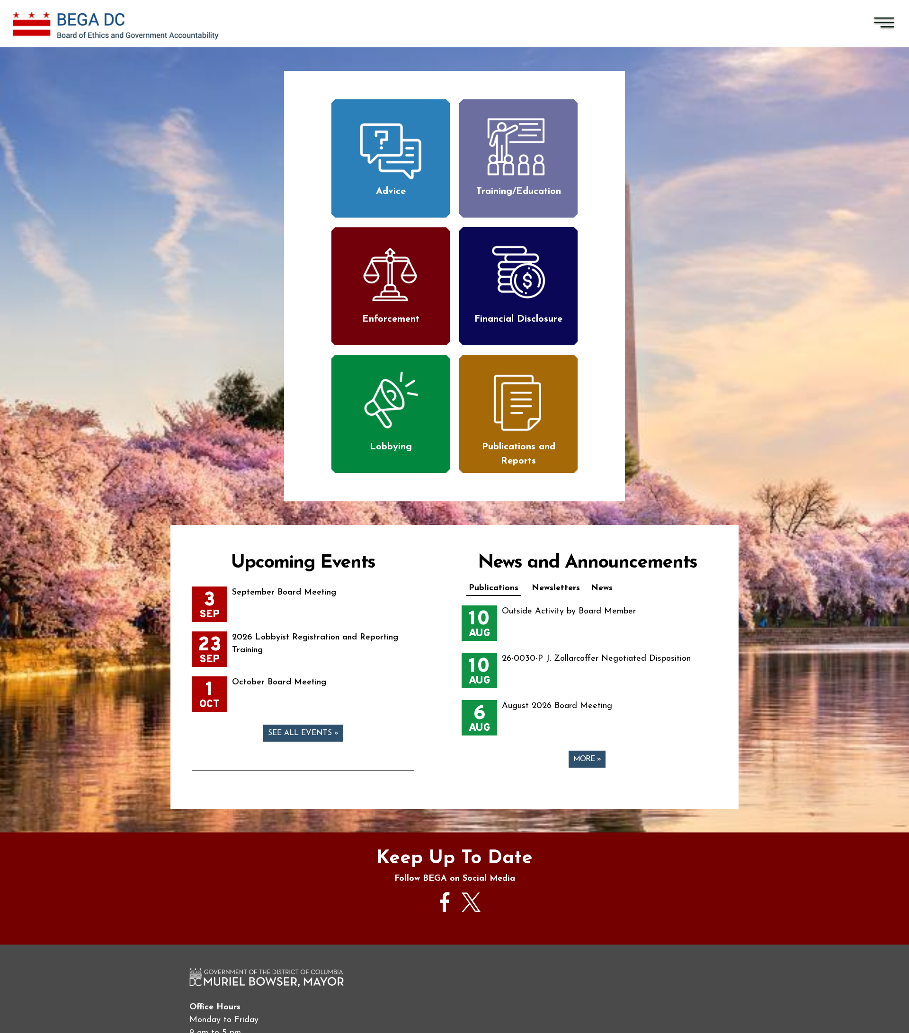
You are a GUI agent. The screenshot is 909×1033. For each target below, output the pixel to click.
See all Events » (303, 733)
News (602, 588)
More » (587, 759)
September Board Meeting (284, 592)
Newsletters (556, 588)
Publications (493, 588)
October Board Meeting (279, 682)
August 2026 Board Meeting (557, 706)
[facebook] (445, 916)
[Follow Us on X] (471, 910)
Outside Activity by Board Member (569, 611)
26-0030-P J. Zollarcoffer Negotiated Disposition (596, 659)
